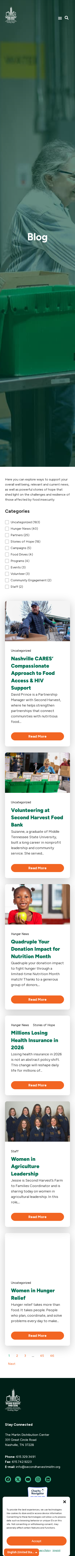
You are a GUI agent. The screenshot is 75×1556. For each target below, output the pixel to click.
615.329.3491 (26, 1457)
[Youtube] (28, 1479)
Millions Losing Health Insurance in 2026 (34, 1040)
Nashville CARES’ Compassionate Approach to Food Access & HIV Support (33, 673)
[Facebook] (8, 1479)
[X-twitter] (18, 1479)
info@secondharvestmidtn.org (38, 1467)
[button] (65, 1502)
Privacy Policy (43, 1550)
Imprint (56, 1550)
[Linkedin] (48, 1479)
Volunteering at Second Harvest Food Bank (37, 817)
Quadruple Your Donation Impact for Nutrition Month (35, 949)
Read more (37, 736)
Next (11, 1364)
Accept (36, 1541)
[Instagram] (38, 1479)
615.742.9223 (22, 1462)
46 (52, 1356)
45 (42, 1356)
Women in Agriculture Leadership (25, 1166)
